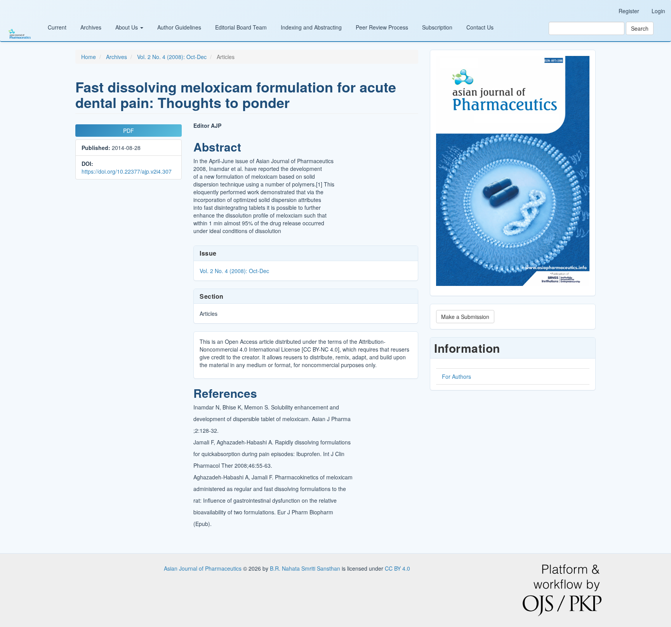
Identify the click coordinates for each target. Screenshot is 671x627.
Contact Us (480, 27)
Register (629, 11)
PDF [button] (128, 130)
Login (658, 11)
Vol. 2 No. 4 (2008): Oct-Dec (172, 57)
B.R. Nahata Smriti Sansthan (306, 568)
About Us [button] (127, 27)
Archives (90, 27)
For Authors (456, 376)
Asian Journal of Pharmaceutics (203, 568)
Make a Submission (465, 316)
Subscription (437, 27)
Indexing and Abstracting (311, 27)
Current (57, 27)
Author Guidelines (179, 27)
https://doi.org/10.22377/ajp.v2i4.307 (127, 171)
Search (639, 28)
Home (88, 57)
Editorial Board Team (241, 27)
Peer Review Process (382, 27)
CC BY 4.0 (397, 568)
